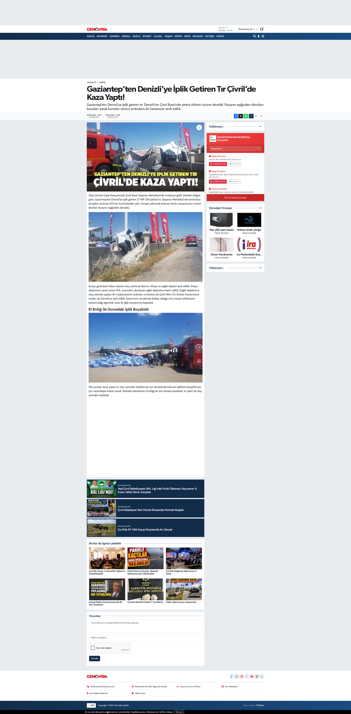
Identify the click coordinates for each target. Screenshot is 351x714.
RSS (92, 705)
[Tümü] (260, 126)
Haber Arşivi (140, 693)
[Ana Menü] (262, 36)
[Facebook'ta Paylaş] (236, 116)
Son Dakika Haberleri (99, 693)
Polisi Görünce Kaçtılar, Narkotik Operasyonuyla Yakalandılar (143, 572)
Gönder (94, 658)
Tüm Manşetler (231, 686)
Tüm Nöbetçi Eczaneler (236, 197)
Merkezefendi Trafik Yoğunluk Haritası (151, 686)
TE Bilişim (260, 705)
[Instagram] (246, 676)
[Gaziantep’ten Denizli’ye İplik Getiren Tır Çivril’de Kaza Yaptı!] (145, 156)
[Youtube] (252, 676)
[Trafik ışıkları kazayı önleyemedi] (184, 589)
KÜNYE (220, 36)
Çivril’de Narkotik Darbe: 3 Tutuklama (145, 602)
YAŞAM (168, 36)
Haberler (91, 82)
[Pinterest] (241, 676)
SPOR (187, 36)
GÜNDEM (114, 36)
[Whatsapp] (262, 676)
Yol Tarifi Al (235, 164)
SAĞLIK (136, 36)
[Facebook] (231, 676)
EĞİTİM (178, 36)
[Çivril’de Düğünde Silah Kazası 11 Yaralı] (184, 558)
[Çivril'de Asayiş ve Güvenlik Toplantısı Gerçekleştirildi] (107, 558)
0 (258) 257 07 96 (219, 164)
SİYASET (147, 36)
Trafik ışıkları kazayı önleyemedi (181, 602)
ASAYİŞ (90, 36)
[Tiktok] (257, 676)
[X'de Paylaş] (240, 116)
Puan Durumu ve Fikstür (190, 686)
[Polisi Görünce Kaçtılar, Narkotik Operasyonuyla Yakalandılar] (146, 558)
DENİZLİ (126, 36)
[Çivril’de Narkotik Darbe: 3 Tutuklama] (146, 589)
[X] (236, 676)
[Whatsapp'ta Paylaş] (246, 116)
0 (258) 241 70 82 (219, 181)
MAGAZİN (198, 36)
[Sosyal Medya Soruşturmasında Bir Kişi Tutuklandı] (107, 589)
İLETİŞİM (209, 36)
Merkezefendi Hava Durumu (102, 686)
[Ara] (255, 36)
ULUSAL (158, 36)
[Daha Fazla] (251, 116)
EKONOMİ (102, 36)
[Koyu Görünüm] (259, 36)
